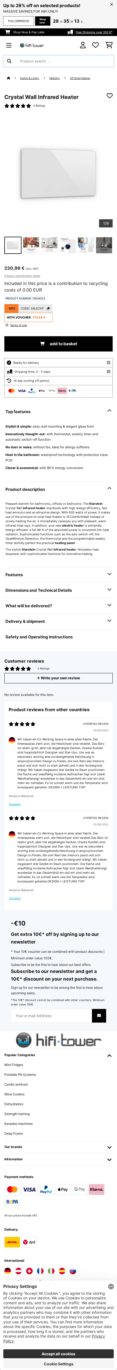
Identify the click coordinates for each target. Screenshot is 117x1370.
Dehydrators (13, 1104)
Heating (54, 78)
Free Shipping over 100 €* (94, 32)
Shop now (42, 21)
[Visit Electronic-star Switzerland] (29, 1271)
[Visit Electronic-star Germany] (7, 1271)
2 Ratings (39, 105)
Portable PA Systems (20, 1074)
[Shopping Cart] (109, 45)
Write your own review (60, 678)
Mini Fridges (13, 1065)
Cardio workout (16, 1084)
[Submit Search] (9, 61)
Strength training (17, 1114)
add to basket (63, 343)
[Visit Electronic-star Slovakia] (73, 1271)
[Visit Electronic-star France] (40, 1271)
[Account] (83, 45)
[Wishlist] (95, 45)
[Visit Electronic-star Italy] (51, 1271)
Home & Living (29, 78)
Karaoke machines (18, 1124)
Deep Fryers (13, 1133)
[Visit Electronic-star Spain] (62, 1271)
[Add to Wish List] (110, 96)
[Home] (13, 78)
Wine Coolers (14, 1094)
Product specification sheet (22, 275)
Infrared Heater (80, 78)
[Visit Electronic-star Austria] (18, 1271)
